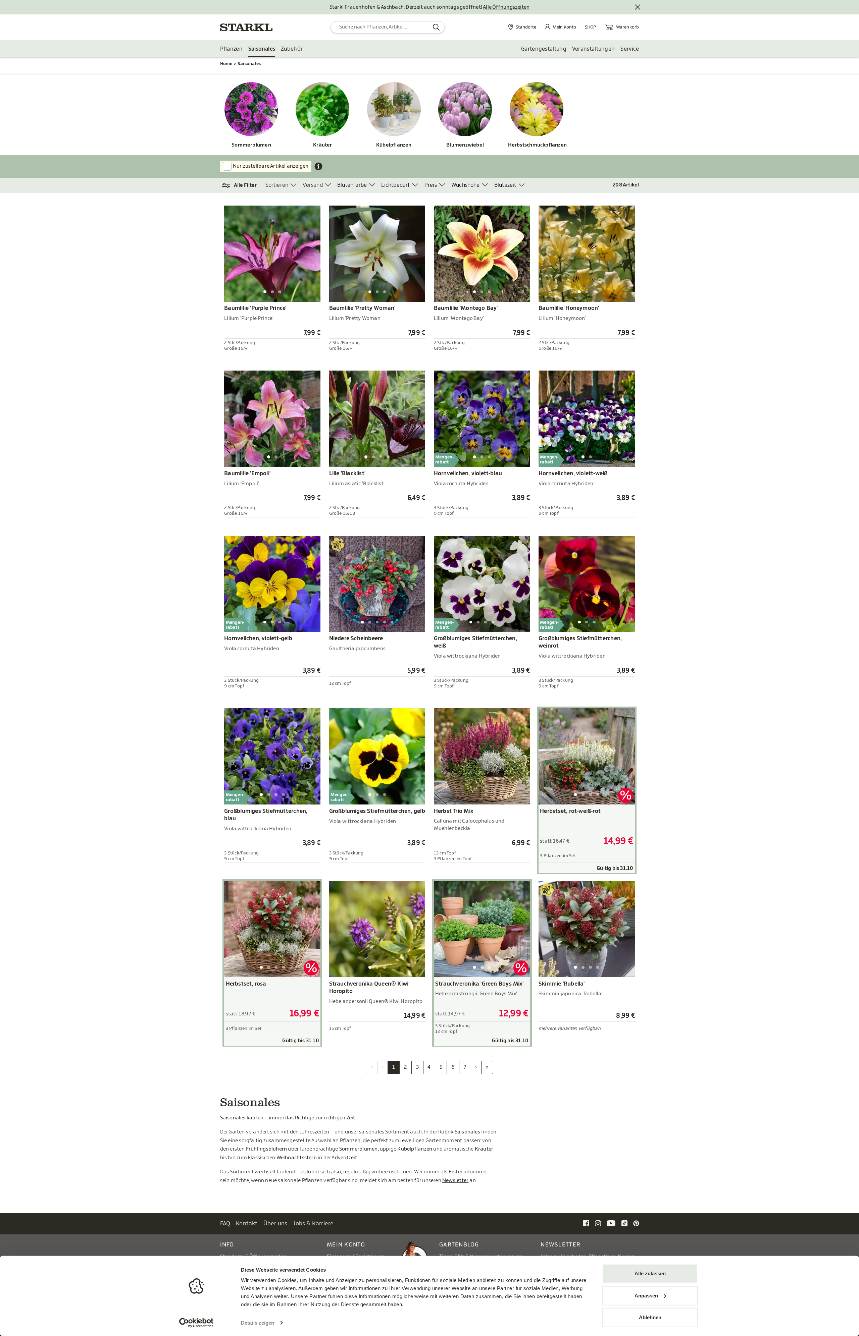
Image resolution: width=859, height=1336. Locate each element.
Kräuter (322, 145)
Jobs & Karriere (313, 1223)
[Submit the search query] (436, 27)
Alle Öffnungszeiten (506, 7)
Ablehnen (650, 1317)
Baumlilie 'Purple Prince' (255, 308)
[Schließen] (638, 7)
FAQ (225, 1223)
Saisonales (261, 49)
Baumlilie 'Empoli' (247, 473)
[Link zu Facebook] (586, 1223)
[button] (242, 185)
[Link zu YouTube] (611, 1223)
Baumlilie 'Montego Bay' (466, 308)
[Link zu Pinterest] (636, 1223)
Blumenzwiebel (465, 145)
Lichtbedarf (395, 185)
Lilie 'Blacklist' (347, 473)
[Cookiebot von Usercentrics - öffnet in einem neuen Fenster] (196, 1323)
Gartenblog (459, 1244)
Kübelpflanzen (394, 145)
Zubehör (292, 49)
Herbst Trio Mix (453, 811)
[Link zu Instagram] (598, 1223)
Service (629, 49)
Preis (430, 185)
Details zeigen (257, 1323)
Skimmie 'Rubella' (562, 984)
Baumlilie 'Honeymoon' (569, 308)
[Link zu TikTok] (624, 1223)
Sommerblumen (251, 145)
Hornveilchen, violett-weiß (573, 473)
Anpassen (646, 1295)
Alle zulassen (650, 1273)
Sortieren (277, 185)
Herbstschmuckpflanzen (536, 145)
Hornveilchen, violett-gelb (258, 638)
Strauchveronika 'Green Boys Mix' (479, 984)
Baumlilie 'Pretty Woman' (362, 308)
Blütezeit (505, 185)
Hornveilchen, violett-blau (468, 473)
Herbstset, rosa (246, 984)
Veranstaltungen (593, 49)
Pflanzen (231, 49)
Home (226, 63)
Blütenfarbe (352, 185)
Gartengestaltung (543, 49)
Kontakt (247, 1223)
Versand (312, 185)
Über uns (275, 1223)
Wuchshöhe (465, 185)
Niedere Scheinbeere (356, 638)
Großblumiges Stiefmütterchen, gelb (377, 811)
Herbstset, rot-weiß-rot (570, 811)
